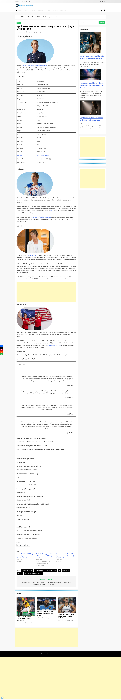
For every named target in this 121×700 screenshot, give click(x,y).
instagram (20, 573)
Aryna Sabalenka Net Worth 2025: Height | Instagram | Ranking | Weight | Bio (66, 616)
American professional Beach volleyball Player (34, 65)
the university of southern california (33, 573)
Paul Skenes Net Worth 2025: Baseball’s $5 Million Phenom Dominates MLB (24, 618)
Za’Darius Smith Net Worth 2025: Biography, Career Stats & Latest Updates (45, 613)
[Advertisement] (46, 292)
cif (59, 570)
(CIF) (51, 211)
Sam (19, 623)
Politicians (55, 10)
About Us (63, 10)
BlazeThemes (58, 654)
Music (48, 10)
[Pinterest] (1, 350)
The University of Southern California (40, 217)
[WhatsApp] (1, 354)
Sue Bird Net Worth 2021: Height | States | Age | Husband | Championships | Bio (25, 556)
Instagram (20, 155)
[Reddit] (1, 352)
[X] (1, 348)
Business (40, 10)
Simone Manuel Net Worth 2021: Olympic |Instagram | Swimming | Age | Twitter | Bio (65, 556)
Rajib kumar (21, 32)
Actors (25, 10)
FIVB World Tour (31, 255)
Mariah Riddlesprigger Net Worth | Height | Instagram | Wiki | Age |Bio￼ (45, 556)
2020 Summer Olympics (54, 345)
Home (19, 10)
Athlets (18, 22)
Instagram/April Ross (43, 155)
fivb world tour (66, 570)
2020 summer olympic (27, 570)
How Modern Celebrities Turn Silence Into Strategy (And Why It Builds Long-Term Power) (92, 85)
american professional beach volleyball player (46, 570)
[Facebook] (1, 346)
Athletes (32, 10)
